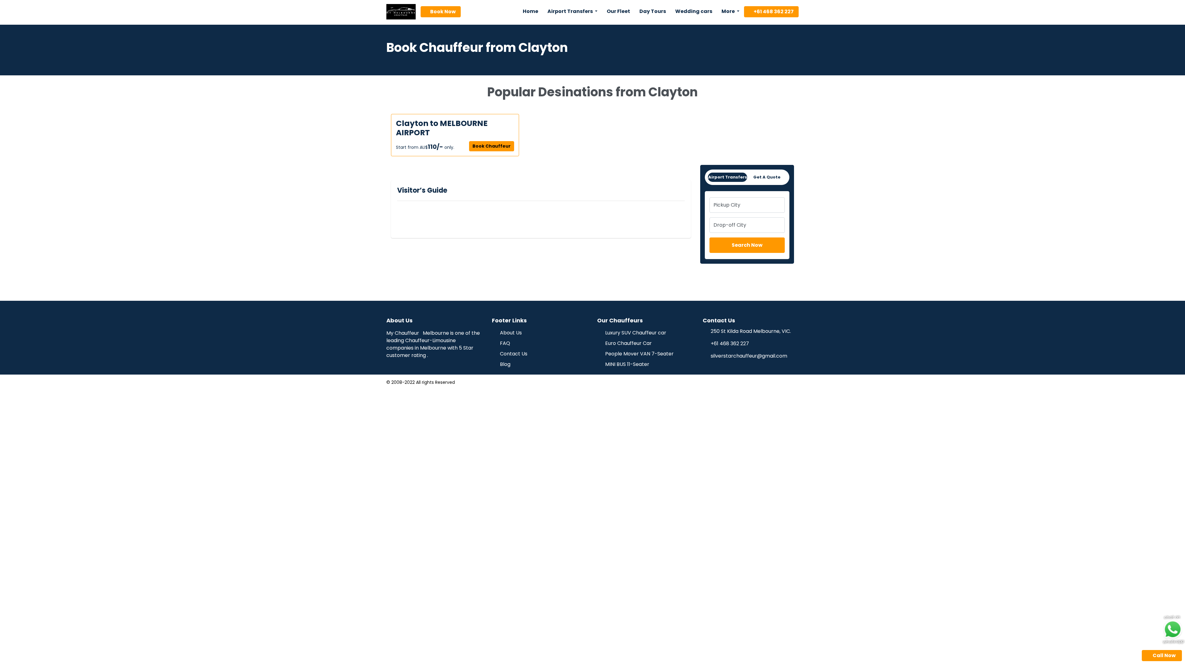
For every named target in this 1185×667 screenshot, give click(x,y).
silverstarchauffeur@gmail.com (749, 355)
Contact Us (513, 353)
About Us (510, 332)
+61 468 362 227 (773, 11)
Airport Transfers (727, 177)
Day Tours (652, 11)
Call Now (1164, 655)
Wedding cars (693, 11)
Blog (504, 364)
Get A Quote (766, 177)
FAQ (504, 343)
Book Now (442, 11)
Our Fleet (618, 11)
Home (530, 11)
